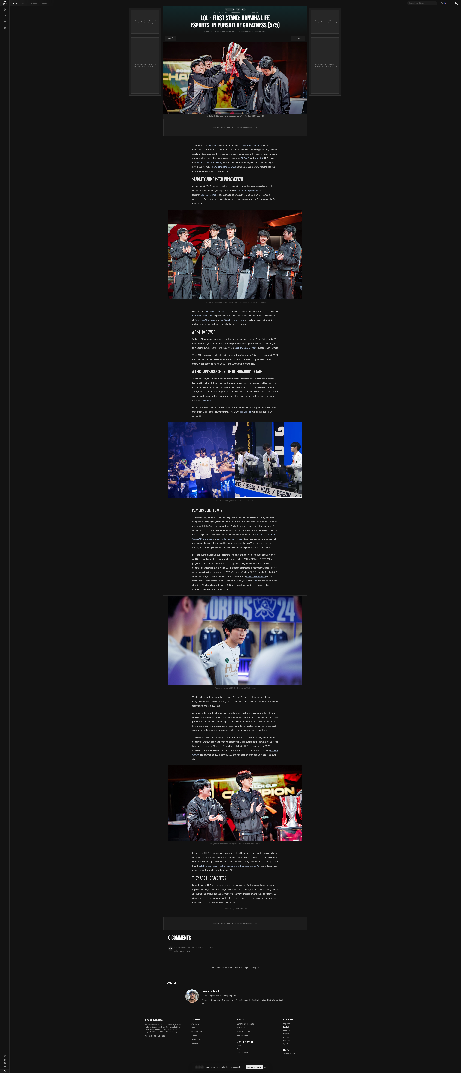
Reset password (242, 1052)
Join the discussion (254, 1067)
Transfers (45, 3)
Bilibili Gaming (206, 400)
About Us (194, 1043)
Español (286, 1034)
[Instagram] (5, 1060)
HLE (243, 9)
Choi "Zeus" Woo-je (209, 194)
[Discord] (5, 1063)
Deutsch (286, 1037)
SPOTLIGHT (230, 9)
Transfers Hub (196, 1032)
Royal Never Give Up (256, 576)
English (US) (287, 1024)
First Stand (213, 145)
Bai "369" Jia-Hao (263, 534)
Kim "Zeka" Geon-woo (202, 315)
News (14, 3)
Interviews (195, 1024)
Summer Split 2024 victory (209, 162)
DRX (255, 580)
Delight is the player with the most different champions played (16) (229, 866)
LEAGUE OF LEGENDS (245, 1024)
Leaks (193, 1028)
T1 (242, 158)
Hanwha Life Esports (252, 145)
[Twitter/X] (5, 1056)
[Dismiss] (265, 1067)
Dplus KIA (258, 158)
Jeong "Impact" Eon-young (229, 539)
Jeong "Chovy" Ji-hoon (245, 348)
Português (287, 1040)
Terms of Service (289, 1054)
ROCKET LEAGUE (244, 1035)
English (286, 1027)
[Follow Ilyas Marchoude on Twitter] (203, 1004)
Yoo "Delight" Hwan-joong (232, 320)
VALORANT (241, 1028)
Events (34, 3)
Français (286, 1030)
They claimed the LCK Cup (223, 167)
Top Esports (245, 411)
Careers (194, 1035)
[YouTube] (5, 1066)
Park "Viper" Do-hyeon (204, 320)
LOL (238, 9)
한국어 (285, 1044)
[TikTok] (159, 1036)
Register (240, 1049)
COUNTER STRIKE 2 (245, 1032)
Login (239, 1046)
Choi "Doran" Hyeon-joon (247, 190)
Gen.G (246, 158)
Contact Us (195, 1039)
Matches (24, 3)
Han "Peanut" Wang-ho (215, 311)
